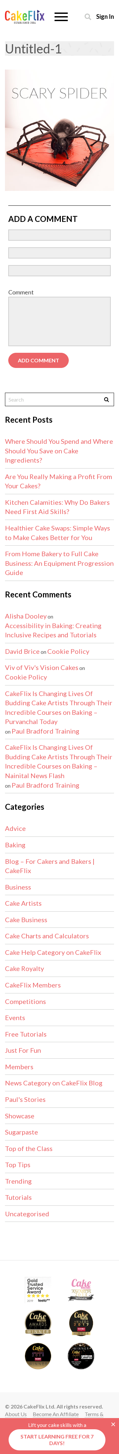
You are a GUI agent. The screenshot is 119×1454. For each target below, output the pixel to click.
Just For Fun (23, 1050)
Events (15, 1017)
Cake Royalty (24, 968)
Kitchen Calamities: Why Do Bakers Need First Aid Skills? (57, 507)
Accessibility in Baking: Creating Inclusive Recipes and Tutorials (53, 630)
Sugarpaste (21, 1132)
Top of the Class (29, 1148)
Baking (15, 845)
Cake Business (26, 920)
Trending (18, 1181)
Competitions (25, 1001)
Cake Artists (23, 903)
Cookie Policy (68, 651)
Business (18, 887)
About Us (16, 1414)
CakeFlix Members (33, 985)
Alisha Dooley (26, 616)
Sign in (105, 16)
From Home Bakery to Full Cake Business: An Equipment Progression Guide (59, 563)
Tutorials (18, 1197)
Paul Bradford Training (45, 731)
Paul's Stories (25, 1099)
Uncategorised (27, 1214)
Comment (21, 292)
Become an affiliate (56, 1414)
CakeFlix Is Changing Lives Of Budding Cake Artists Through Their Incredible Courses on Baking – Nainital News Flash (58, 761)
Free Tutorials (26, 1034)
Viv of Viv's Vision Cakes (41, 667)
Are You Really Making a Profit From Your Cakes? (58, 481)
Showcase (19, 1116)
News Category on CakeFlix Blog (53, 1083)
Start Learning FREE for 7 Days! (57, 1439)
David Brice (22, 651)
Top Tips (17, 1164)
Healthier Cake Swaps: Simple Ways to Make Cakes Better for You (57, 532)
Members (19, 1067)
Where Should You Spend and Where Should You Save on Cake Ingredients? (59, 450)
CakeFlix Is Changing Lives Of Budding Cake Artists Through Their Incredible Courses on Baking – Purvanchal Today (58, 707)
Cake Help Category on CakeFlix (53, 952)
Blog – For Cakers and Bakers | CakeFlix (50, 866)
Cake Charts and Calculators (47, 936)
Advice (15, 828)
